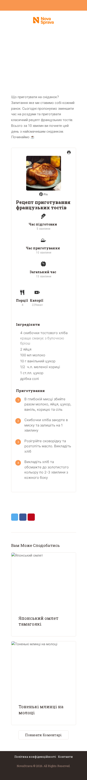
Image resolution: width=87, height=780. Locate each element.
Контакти (65, 756)
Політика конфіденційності (35, 756)
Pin (45, 194)
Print (69, 154)
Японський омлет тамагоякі (38, 621)
